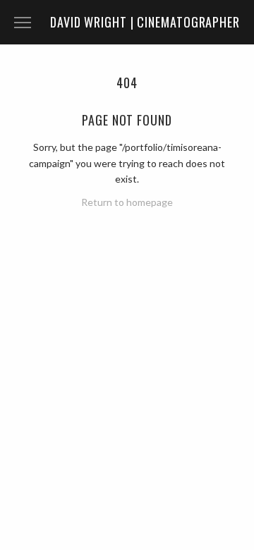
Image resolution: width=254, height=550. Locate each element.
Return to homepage (127, 202)
